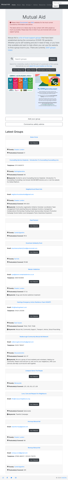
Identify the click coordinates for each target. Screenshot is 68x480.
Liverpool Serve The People (34, 370)
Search (56, 6)
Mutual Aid (5, 4)
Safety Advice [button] (31, 70)
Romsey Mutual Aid (34, 447)
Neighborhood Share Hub (34, 189)
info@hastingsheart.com (19, 307)
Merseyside (17, 383)
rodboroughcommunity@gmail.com (22, 342)
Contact (49, 5)
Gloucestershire (19, 353)
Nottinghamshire (19, 171)
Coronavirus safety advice (34, 124)
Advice (35, 5)
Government (24, 22)
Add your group (34, 119)
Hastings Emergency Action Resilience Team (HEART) (34, 302)
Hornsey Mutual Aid (34, 421)
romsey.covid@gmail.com (19, 453)
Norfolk (16, 259)
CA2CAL (64, 478)
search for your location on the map (40, 66)
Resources (42, 5)
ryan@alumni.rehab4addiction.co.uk (22, 274)
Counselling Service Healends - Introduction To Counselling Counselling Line (34, 160)
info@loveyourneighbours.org (20, 399)
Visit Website (34, 143)
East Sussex (18, 323)
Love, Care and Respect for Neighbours (34, 393)
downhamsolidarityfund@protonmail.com (24, 248)
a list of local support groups (30, 38)
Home (14, 5)
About (19, 5)
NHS (32, 22)
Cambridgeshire (19, 232)
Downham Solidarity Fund (34, 243)
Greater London (19, 149)
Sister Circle (34, 137)
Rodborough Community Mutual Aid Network (34, 336)
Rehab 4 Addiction (34, 269)
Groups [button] (28, 5)
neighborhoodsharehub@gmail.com (22, 194)
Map (23, 5)
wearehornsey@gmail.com (19, 426)
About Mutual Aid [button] (18, 70)
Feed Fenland (34, 220)
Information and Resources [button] (46, 70)
